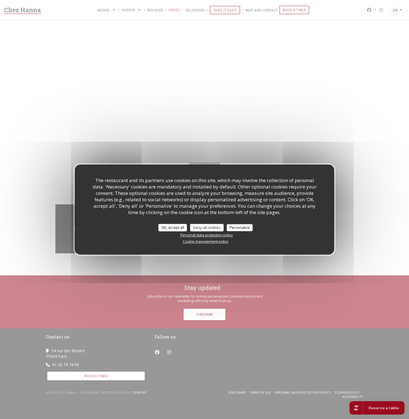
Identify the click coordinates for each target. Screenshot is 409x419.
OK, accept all (172, 227)
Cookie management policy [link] (205, 241)
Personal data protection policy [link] (206, 234)
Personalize (240, 227)
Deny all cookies (207, 227)
